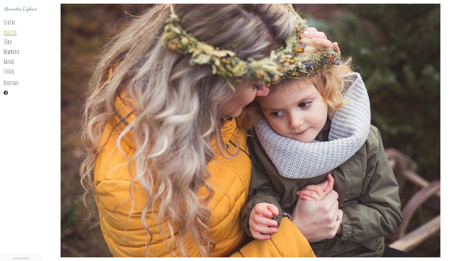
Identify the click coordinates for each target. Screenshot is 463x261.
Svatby (9, 22)
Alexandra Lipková (20, 9)
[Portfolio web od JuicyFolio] (21, 258)
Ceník (9, 71)
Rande (9, 61)
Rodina (10, 32)
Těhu (8, 42)
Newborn (11, 51)
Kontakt (11, 83)
